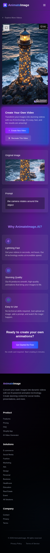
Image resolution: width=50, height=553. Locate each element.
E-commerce (8, 450)
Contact (6, 515)
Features (6, 419)
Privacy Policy (16, 544)
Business (6, 479)
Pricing (6, 423)
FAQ (5, 427)
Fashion (6, 459)
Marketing (7, 463)
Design (6, 471)
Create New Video (18, 131)
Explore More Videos (13, 18)
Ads (4, 467)
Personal (6, 475)
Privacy (6, 519)
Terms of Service (32, 544)
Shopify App (8, 431)
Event (5, 495)
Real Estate (7, 491)
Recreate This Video (19, 138)
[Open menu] (44, 5)
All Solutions (8, 499)
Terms (5, 523)
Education (7, 487)
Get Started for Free (25, 345)
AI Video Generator (11, 435)
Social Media (8, 455)
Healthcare (7, 483)
